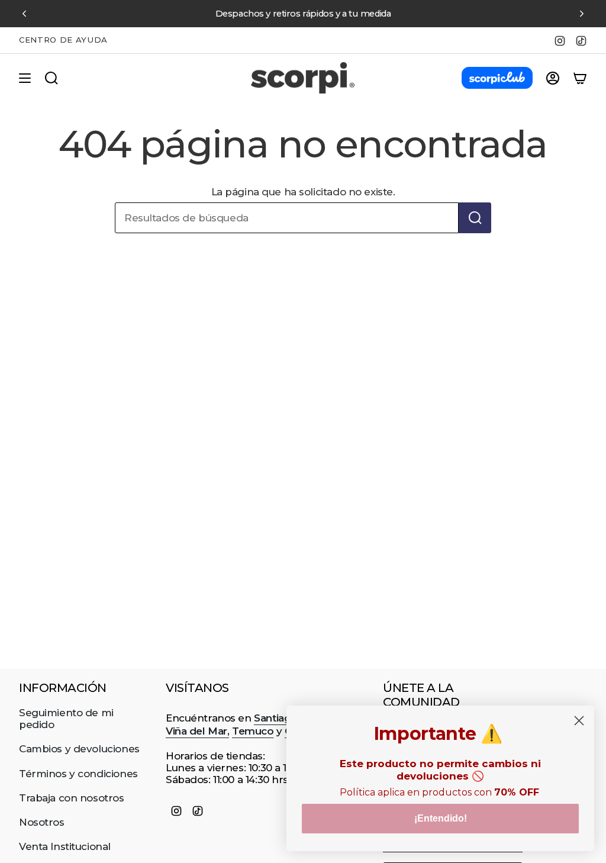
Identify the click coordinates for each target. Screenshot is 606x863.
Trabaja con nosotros (71, 798)
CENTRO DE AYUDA (63, 39)
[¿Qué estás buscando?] (475, 217)
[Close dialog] (579, 720)
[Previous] (24, 13)
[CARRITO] (580, 78)
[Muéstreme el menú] (25, 78)
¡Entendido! (440, 818)
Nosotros (42, 822)
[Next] (581, 13)
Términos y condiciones (78, 774)
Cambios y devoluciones (79, 749)
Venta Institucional (65, 846)
